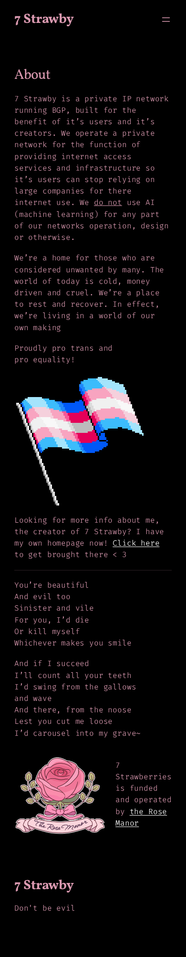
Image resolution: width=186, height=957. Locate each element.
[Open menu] (166, 19)
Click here (136, 543)
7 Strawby (44, 19)
